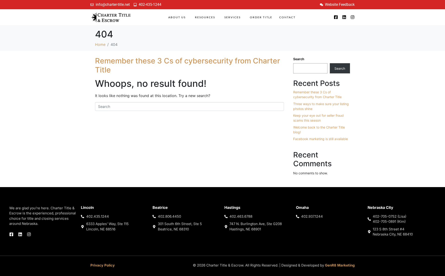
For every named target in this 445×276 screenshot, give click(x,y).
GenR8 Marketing (340, 265)
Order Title (261, 17)
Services (232, 17)
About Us (177, 17)
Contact (287, 17)
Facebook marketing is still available (320, 139)
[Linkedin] (344, 17)
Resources (205, 17)
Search (298, 59)
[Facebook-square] (336, 17)
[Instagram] (352, 17)
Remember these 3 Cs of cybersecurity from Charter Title (187, 65)
